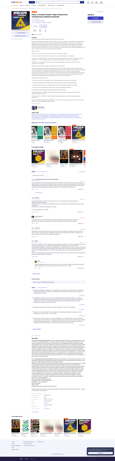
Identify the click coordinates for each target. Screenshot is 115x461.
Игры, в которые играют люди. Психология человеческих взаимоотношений (78, 140)
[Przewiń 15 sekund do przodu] (25, 459)
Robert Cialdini (72, 165)
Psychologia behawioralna (54, 115)
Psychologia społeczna (36, 116)
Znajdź (82, 2)
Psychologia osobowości (65, 115)
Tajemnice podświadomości (68, 117)
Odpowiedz (80, 189)
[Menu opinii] (84, 189)
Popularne (27, 5)
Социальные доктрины (49, 140)
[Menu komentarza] (84, 268)
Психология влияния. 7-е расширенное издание (75, 164)
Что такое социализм (62, 140)
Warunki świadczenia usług (28, 441)
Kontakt (13, 443)
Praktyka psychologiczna (43, 115)
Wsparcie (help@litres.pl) (17, 445)
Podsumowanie (35, 115)
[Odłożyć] (41, 127)
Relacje (59, 116)
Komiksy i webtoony (42, 5)
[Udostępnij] (103, 11)
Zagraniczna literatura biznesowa (38, 118)
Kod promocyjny (15, 5)
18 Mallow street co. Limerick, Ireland (57, 454)
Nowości (21, 5)
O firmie (13, 441)
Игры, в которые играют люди (64, 164)
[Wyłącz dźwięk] (90, 458)
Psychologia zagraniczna (46, 116)
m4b (45, 408)
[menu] (24, 2)
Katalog (32, 2)
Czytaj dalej (104, 450)
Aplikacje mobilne (51, 5)
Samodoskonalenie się (36, 117)
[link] (57, 179)
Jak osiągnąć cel (53, 114)
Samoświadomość (59, 117)
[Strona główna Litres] (17, 2)
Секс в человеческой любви (52, 164)
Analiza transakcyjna (36, 114)
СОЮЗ (45, 406)
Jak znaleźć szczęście (60, 114)
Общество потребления (35, 140)
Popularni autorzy (40, 441)
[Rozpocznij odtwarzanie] (21, 459)
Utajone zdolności (78, 117)
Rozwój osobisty (75, 116)
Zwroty (13, 447)
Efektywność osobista (44, 114)
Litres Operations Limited (57, 453)
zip (49, 408)
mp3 (47, 408)
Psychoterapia (55, 116)
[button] (34, 30)
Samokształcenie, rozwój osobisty (48, 117)
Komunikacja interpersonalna (71, 114)
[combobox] (58, 2)
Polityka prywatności (27, 443)
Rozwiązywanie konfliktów (67, 116)
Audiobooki (33, 5)
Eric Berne (74, 141)
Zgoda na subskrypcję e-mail (29, 445)
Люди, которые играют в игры (38, 164)
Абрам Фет (32, 141)
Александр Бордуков (48, 404)
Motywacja (80, 114)
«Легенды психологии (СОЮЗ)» (44, 22)
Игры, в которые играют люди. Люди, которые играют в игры (35, 433)
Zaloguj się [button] (35, 282)
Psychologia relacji (74, 115)
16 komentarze (39, 192)
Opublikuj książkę (60, 5)
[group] (59, 180)
